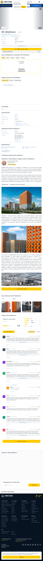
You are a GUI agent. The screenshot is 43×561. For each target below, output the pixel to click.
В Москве (3, 507)
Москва (16, 114)
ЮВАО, (6, 34)
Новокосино (34, 507)
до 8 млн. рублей (4, 517)
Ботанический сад (35, 508)
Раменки (33, 504)
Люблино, (9, 34)
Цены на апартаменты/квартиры (7, 5)
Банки (33, 519)
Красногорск (13, 502)
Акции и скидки (34, 520)
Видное (12, 508)
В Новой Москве (14, 519)
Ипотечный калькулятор (36, 522)
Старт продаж (4, 526)
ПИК (16, 43)
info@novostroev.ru (4, 540)
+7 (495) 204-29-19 (27, 1)
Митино (23, 504)
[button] (41, 18)
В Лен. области (4, 512)
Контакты (3, 547)
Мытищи (13, 507)
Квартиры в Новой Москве (6, 504)
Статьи (12, 532)
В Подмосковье (4, 508)
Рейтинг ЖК (13, 534)
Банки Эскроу (34, 517)
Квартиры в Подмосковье (6, 505)
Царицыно (23, 505)
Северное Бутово (25, 511)
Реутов (12, 511)
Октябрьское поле (35, 511)
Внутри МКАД (3, 525)
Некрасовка (34, 502)
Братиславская (14, 35)
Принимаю (21, 557)
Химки (12, 505)
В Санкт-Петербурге (5, 511)
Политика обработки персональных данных (21, 550)
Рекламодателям (5, 545)
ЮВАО (16, 117)
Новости (13, 531)
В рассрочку (3, 522)
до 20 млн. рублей (4, 520)
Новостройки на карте (5, 531)
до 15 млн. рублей (4, 519)
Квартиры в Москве (5, 502)
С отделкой (3, 523)
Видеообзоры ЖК (4, 532)
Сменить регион (17, 6)
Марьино (23, 508)
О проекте (3, 544)
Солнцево (23, 507)
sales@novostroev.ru (19, 541)
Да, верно (23, 6)
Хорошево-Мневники (25, 502)
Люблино (4, 35)
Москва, (3, 34)
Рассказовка (34, 505)
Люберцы (13, 504)
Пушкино (13, 512)
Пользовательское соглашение (36, 550)
